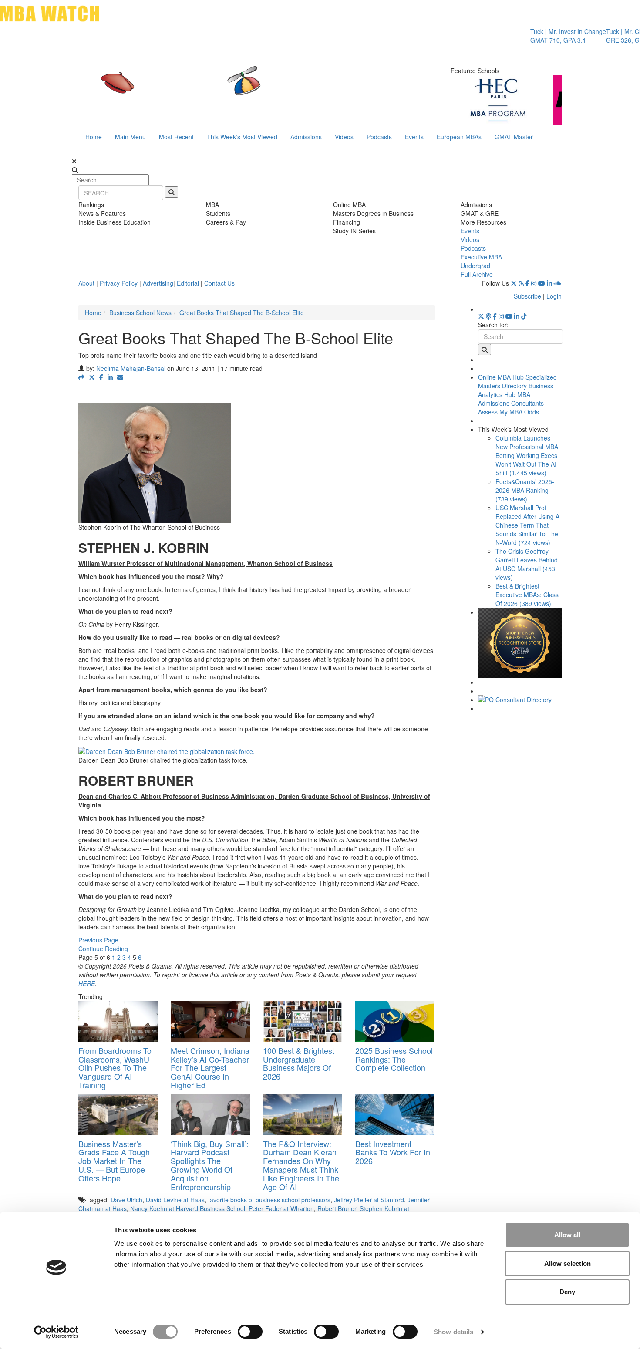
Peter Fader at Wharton (281, 1208)
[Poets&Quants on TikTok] (523, 316)
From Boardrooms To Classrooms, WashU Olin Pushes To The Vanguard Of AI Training (115, 1067)
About (86, 283)
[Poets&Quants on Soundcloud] (558, 283)
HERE (86, 983)
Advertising (158, 283)
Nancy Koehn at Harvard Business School (187, 1208)
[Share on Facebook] (101, 377)
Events (414, 136)
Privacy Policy (119, 283)
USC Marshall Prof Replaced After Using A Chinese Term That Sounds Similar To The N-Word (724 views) (527, 525)
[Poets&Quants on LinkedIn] (549, 283)
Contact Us (219, 283)
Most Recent (176, 136)
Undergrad (475, 265)
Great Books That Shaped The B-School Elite (241, 312)
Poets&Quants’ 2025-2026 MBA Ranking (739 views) (524, 490)
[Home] (230, 89)
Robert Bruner (336, 1208)
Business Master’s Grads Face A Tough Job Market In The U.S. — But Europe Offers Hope (114, 1161)
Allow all (567, 1234)
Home (93, 136)
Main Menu (130, 136)
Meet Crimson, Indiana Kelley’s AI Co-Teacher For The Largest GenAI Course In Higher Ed (210, 1067)
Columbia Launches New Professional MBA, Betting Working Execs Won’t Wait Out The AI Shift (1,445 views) (527, 455)
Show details (453, 1332)
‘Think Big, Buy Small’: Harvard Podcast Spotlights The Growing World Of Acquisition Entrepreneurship (210, 1165)
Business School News (140, 312)
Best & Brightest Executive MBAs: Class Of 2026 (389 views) (527, 595)
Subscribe (527, 296)
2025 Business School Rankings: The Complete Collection (394, 1059)
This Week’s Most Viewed (242, 136)
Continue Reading (103, 948)
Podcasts (379, 136)
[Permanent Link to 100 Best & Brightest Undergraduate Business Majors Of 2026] (302, 1021)
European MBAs (459, 136)
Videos (344, 136)
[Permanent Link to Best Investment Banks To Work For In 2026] (395, 1114)
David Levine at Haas (175, 1199)
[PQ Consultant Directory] (520, 699)
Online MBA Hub (501, 377)
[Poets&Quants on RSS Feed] (521, 283)
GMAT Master (514, 136)
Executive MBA (481, 256)
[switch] (250, 1332)
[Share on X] (92, 377)
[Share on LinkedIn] (110, 377)
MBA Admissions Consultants (511, 398)
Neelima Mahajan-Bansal (130, 368)
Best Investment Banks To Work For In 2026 (392, 1152)
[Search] (171, 192)
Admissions (306, 136)
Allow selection (567, 1263)
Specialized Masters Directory (517, 381)
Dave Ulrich (126, 1199)
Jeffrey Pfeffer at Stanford (369, 1199)
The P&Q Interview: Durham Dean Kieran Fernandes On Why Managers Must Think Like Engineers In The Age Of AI (301, 1165)
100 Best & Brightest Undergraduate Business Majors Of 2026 (298, 1063)
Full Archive (477, 274)
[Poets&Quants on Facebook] (527, 283)
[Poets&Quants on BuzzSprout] (488, 316)
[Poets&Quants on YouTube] (541, 283)
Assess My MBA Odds (508, 411)
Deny (567, 1291)
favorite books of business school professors (269, 1199)
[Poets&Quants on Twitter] (514, 283)
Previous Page (98, 939)
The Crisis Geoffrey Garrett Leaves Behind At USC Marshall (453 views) (526, 564)
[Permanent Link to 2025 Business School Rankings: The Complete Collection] (395, 1021)
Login (554, 296)
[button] (81, 377)
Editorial (188, 283)
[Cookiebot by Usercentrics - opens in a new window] (56, 1332)
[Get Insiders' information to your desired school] (520, 643)
